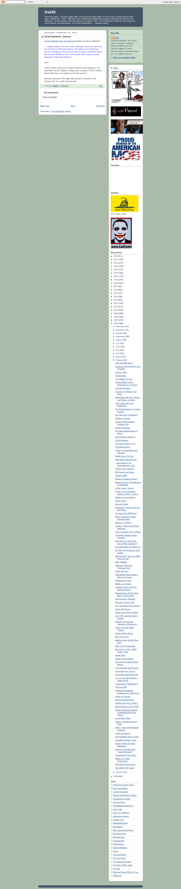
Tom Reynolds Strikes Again (126, 668)
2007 (116, 320)
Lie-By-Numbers (121, 440)
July (118, 343)
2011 (116, 307)
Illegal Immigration (122, 428)
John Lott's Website (121, 813)
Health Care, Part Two (124, 456)
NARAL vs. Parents (123, 584)
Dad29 (50, 12)
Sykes (115, 851)
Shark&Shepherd (120, 848)
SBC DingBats (121, 562)
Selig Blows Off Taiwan (124, 768)
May (118, 350)
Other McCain (118, 837)
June (118, 347)
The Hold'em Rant (122, 447)
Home (72, 106)
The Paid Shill (121, 687)
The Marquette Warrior (122, 862)
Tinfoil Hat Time (121, 571)
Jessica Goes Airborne (124, 659)
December (120, 327)
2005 (116, 776)
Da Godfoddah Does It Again (127, 737)
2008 (116, 317)
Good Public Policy (123, 718)
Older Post (100, 106)
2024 (116, 263)
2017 (116, 286)
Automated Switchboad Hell (126, 675)
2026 (116, 256)
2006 (116, 324)
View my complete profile (124, 58)
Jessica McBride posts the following (59, 41)
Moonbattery (118, 827)
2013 (116, 300)
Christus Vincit (119, 802)
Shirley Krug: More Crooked (126, 613)
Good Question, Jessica (125, 671)
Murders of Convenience (125, 497)
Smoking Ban (120, 376)
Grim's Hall (117, 809)
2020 (116, 276)
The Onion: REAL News (122, 865)
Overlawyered (118, 841)
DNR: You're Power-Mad (125, 646)
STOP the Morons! (123, 734)
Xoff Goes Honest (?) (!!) (125, 444)
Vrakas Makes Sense (124, 634)
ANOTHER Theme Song (125, 765)
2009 (116, 313)
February (120, 360)
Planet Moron (118, 844)
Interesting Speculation (124, 700)
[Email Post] (100, 86)
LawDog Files (118, 820)
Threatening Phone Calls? (125, 755)
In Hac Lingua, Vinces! (124, 488)
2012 (116, 303)
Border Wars (120, 655)
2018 (116, 283)
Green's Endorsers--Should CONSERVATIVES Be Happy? (126, 712)
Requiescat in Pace (123, 581)
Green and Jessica (123, 609)
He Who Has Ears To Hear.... (127, 703)
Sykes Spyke (120, 501)
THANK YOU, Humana (124, 469)
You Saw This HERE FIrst (126, 513)
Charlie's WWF (121, 476)
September (120, 337)
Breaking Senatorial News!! (126, 479)
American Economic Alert (123, 785)
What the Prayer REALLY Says (126, 872)
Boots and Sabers (120, 788)
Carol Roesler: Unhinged (125, 599)
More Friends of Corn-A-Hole (127, 707)
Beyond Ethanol (121, 504)
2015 (116, 293)
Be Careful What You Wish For (127, 547)
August (119, 340)
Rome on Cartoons (123, 697)
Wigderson (117, 876)
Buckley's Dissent (122, 419)
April (118, 353)
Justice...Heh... (121, 372)
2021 (116, 273)
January (119, 772)
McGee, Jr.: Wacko (123, 523)
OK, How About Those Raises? (128, 606)
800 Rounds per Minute (124, 472)
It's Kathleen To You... (124, 379)
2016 (116, 290)
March (118, 357)
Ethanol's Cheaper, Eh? (124, 603)
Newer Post (44, 106)
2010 (116, 310)
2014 (116, 297)
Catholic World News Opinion (125, 795)
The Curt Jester (119, 858)
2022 (116, 270)
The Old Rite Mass (123, 388)
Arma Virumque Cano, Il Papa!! (128, 532)
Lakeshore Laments (121, 816)
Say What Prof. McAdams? (126, 415)
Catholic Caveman (120, 792)
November (120, 330)
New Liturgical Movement (123, 830)
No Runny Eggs (119, 834)
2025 (116, 260)
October (119, 333)
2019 (116, 280)
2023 (116, 266)
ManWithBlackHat (120, 823)
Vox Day (116, 869)
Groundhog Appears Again (125, 740)
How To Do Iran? (122, 637)
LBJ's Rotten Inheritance (125, 437)
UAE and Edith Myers (124, 363)
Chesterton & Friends (121, 799)
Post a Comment (50, 97)
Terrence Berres (119, 855)
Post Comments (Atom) (61, 111)
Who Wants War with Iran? (126, 460)
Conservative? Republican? (126, 684)
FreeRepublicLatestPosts (123, 806)
